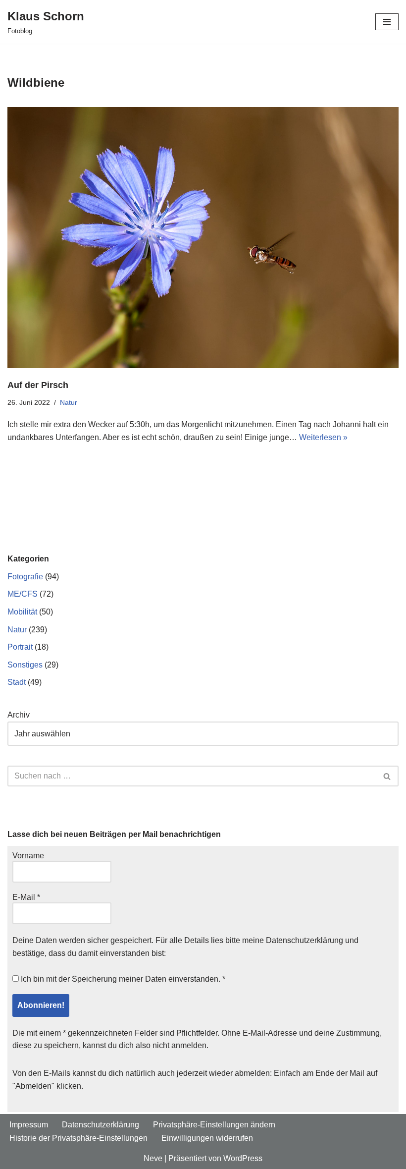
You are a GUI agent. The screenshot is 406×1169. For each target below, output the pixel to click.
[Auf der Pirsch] (203, 237)
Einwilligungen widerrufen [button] (207, 1138)
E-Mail (26, 897)
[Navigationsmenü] (387, 21)
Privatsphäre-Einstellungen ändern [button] (214, 1124)
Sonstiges (25, 665)
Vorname (28, 855)
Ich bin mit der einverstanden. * (122, 979)
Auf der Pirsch (37, 385)
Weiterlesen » (323, 437)
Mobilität (22, 612)
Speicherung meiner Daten (119, 979)
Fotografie (25, 576)
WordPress (242, 1158)
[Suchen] (387, 776)
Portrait (20, 647)
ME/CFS (22, 594)
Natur (68, 402)
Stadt (16, 682)
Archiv (18, 715)
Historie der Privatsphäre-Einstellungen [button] (78, 1138)
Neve (153, 1158)
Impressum (28, 1124)
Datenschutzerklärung (304, 940)
